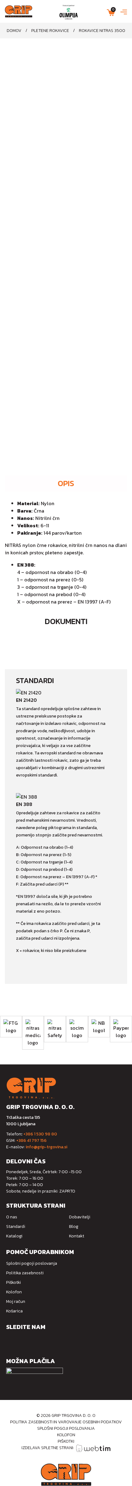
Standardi (15, 1226)
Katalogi (14, 1236)
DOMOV (14, 30)
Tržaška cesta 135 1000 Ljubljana (23, 1120)
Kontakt (76, 1236)
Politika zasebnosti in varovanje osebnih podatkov (66, 1422)
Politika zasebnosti (25, 1273)
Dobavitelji (79, 1217)
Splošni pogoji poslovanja (31, 1263)
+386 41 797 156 (31, 1140)
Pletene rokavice (50, 30)
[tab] (66, 483)
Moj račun (15, 1301)
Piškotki (13, 1282)
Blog (73, 1226)
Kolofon (14, 1292)
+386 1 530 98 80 (40, 1134)
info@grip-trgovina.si (46, 1147)
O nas (11, 1217)
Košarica (14, 1311)
